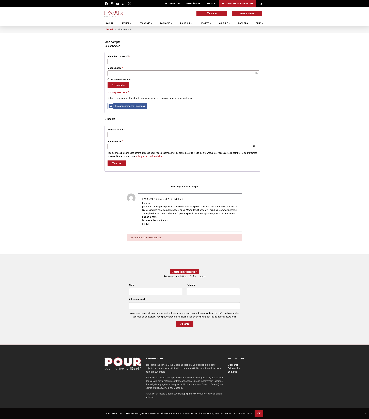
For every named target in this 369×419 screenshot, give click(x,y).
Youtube (118, 3)
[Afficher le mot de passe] (256, 73)
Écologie (165, 23)
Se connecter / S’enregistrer (237, 3)
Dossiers (243, 23)
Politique (185, 23)
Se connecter (118, 85)
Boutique (232, 371)
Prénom (191, 285)
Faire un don (234, 368)
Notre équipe (193, 3)
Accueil (110, 23)
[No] (365, 413)
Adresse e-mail (116, 129)
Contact (210, 3)
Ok (258, 413)
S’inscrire (117, 163)
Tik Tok (123, 3)
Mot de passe (115, 68)
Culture (223, 23)
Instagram (112, 3)
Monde (125, 23)
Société (205, 23)
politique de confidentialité (148, 156)
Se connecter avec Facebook (130, 106)
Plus (258, 23)
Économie (145, 23)
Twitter (129, 3)
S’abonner (212, 13)
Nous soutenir (247, 13)
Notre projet (172, 3)
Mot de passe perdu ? (118, 92)
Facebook (106, 3)
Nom (131, 285)
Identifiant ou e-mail (119, 56)
